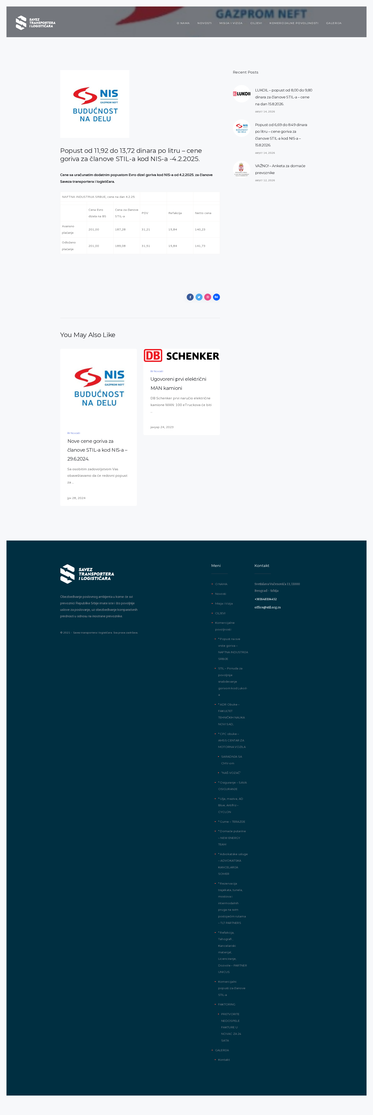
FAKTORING (226, 1004)
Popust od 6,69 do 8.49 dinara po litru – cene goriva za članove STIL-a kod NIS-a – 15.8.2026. (281, 134)
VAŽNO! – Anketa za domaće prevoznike (280, 169)
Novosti (75, 433)
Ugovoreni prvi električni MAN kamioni (178, 383)
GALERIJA (222, 1050)
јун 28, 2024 (76, 498)
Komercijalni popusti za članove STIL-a (231, 988)
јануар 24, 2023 (162, 427)
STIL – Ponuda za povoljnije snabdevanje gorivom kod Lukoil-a (233, 681)
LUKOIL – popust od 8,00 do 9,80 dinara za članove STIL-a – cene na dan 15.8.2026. (283, 97)
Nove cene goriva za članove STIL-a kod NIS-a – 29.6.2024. (97, 450)
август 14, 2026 (265, 111)
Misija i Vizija (224, 603)
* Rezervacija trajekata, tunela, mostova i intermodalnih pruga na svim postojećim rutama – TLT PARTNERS (232, 903)
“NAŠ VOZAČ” (231, 772)
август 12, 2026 (265, 180)
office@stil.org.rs (267, 607)
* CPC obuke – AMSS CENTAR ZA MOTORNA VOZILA (232, 740)
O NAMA (221, 584)
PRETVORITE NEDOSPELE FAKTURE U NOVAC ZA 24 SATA (231, 1027)
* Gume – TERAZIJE (231, 821)
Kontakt (224, 1059)
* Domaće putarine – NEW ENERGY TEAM (232, 837)
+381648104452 (265, 599)
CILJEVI (220, 613)
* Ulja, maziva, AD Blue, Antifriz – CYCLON (230, 805)
